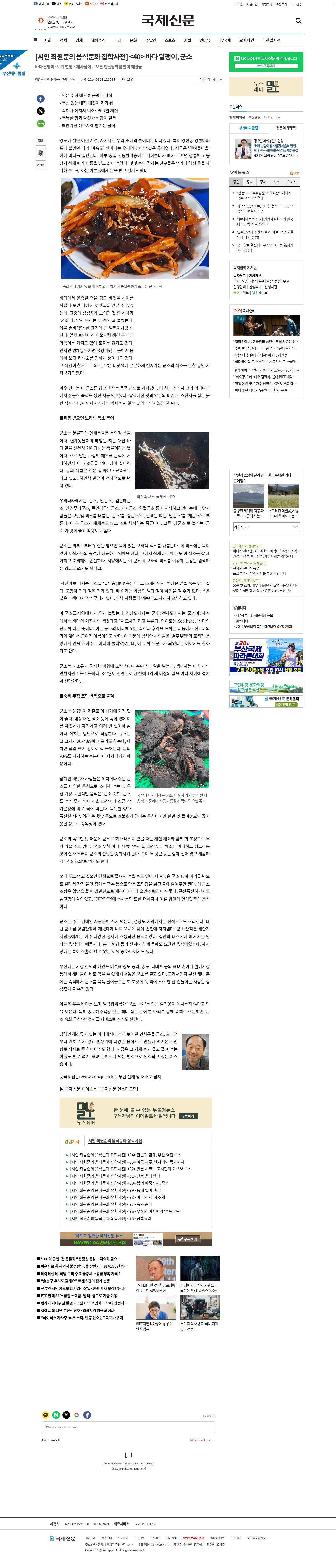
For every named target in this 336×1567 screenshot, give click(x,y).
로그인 (239, 4)
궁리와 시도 (246, 546)
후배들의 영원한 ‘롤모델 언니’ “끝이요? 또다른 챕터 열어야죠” (278, 348)
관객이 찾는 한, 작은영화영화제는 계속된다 (263, 556)
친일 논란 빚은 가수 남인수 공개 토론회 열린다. (268, 383)
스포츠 (170, 40)
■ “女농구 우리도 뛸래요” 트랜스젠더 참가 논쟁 (73, 1280)
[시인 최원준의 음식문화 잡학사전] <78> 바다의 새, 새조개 (117, 1197)
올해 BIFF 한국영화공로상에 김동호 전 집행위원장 (155, 1287)
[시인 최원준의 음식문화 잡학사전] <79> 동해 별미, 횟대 (115, 1190)
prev (232, 655)
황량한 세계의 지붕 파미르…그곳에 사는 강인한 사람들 (248, 516)
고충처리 (236, 1538)
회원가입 (252, 4)
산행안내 (239, 286)
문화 (133, 40)
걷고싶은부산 (101, 1524)
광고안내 (123, 1538)
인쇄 (40, 141)
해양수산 (98, 40)
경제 (79, 40)
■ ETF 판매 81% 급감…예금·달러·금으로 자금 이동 (76, 1295)
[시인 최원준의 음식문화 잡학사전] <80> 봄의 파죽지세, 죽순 (119, 1183)
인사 (236, 280)
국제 (118, 40)
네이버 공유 (40, 124)
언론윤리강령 (217, 1538)
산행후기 (255, 286)
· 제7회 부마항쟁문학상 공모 (253, 615)
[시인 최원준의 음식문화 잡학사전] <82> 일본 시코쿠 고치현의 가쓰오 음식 (130, 1169)
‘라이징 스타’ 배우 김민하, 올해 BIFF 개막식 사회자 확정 (274, 376)
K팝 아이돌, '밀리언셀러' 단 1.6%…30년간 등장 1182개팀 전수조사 (283, 370)
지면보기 (266, 4)
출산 (269, 280)
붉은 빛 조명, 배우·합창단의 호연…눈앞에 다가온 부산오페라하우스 (280, 585)
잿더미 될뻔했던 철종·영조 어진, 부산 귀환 (263, 590)
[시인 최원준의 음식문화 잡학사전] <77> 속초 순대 (111, 1204)
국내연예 (244, 310)
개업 (253, 280)
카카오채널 (75, 4)
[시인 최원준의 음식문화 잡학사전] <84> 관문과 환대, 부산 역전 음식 (126, 1155)
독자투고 (155, 1538)
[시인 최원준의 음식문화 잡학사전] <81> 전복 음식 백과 (115, 1176)
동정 (278, 280)
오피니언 (246, 40)
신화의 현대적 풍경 (246, 568)
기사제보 (171, 1538)
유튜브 (94, 4)
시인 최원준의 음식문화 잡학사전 (115, 1140)
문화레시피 (246, 580)
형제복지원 (237, 117)
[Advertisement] (173, 325)
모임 (245, 280)
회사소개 (90, 1538)
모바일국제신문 (256, 1538)
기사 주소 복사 (40, 153)
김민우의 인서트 (249, 563)
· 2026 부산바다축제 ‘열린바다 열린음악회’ (263, 626)
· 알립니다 (240, 620)
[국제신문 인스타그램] (118, 1089)
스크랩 (40, 165)
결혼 (261, 280)
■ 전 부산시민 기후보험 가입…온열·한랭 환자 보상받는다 (80, 1288)
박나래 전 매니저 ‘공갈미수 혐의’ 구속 (261, 390)
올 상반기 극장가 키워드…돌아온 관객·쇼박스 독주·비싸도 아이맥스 (198, 1290)
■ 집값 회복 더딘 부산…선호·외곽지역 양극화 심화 (75, 1310)
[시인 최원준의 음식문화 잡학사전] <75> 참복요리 (110, 1218)
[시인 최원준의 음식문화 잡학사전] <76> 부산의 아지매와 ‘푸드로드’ (125, 1211)
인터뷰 (205, 40)
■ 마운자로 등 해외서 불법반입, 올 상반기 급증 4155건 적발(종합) (86, 1266)
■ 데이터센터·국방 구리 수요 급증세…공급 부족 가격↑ (79, 1273)
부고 (286, 280)
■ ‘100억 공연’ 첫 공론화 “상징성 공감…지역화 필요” (77, 1258)
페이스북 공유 (40, 99)
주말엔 (150, 40)
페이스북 (44, 4)
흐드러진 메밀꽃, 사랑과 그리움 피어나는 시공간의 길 (283, 516)
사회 (48, 40)
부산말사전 (271, 40)
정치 (63, 40)
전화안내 (106, 1538)
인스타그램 (111, 4)
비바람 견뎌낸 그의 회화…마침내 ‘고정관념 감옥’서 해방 (272, 550)
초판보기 (281, 4)
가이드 (241, 292)
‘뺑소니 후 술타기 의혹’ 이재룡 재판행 (261, 354)
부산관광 (254, 117)
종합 (236, 181)
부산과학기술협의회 (77, 1524)
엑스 (59, 4)
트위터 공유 (40, 111)
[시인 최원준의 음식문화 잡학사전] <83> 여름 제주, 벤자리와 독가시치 (127, 1162)
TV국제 (225, 40)
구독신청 (296, 4)
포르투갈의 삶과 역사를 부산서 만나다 (259, 573)
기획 (187, 40)
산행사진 (271, 286)
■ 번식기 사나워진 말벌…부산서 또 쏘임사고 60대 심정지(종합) (85, 1302)
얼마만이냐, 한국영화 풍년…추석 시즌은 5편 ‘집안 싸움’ (274, 341)
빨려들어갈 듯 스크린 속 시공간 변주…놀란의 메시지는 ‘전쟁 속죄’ (281, 361)
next (300, 655)
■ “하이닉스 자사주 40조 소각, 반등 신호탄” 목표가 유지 (79, 1317)
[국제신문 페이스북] (81, 1089)
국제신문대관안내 (145, 1524)
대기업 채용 (272, 117)
